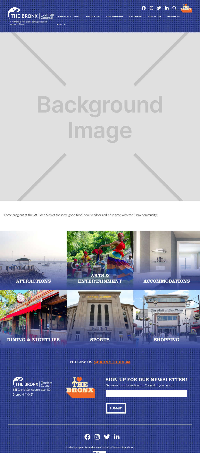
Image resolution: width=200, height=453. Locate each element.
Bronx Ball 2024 (154, 16)
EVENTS (77, 16)
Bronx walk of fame (114, 16)
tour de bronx (135, 16)
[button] (62, 17)
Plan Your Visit (93, 16)
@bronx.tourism (112, 362)
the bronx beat (173, 16)
